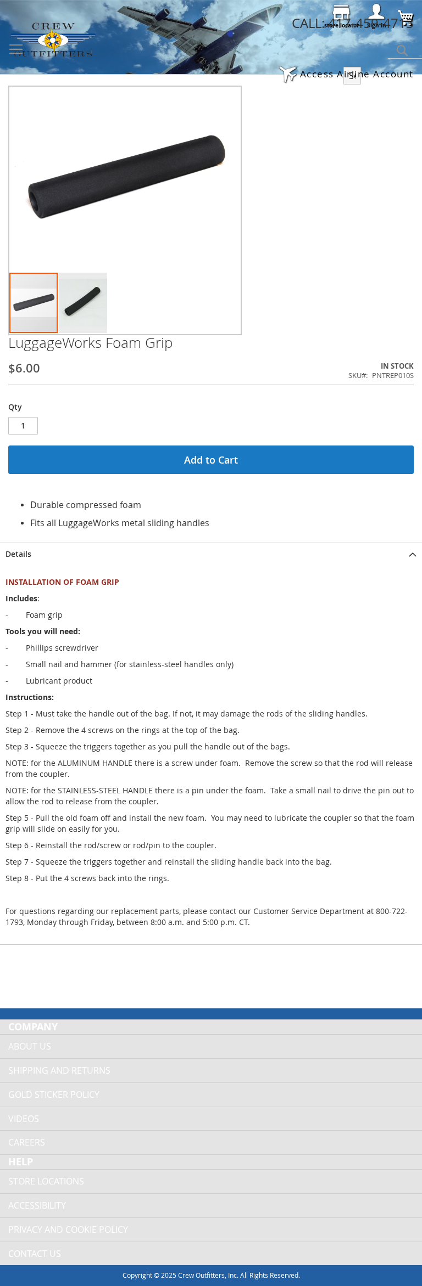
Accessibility (37, 1205)
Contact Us (34, 1254)
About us (29, 1046)
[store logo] (53, 40)
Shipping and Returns (59, 1070)
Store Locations (46, 1181)
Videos (23, 1119)
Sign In (376, 25)
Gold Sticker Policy (53, 1094)
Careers (26, 1142)
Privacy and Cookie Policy (68, 1229)
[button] (346, 74)
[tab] (211, 554)
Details (18, 554)
